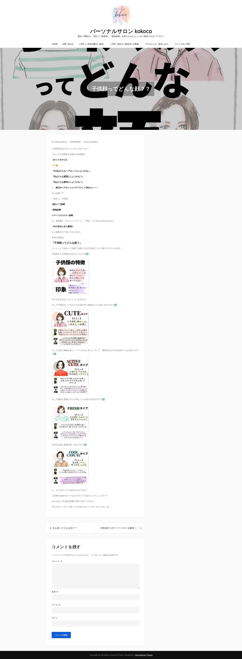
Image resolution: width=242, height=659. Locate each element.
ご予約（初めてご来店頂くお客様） (125, 44)
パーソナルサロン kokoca (121, 31)
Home (55, 44)
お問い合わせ (67, 44)
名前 (55, 591)
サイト (55, 618)
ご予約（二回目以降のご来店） (92, 44)
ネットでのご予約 (182, 44)
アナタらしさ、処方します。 (157, 44)
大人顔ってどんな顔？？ (64, 528)
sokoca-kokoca (61, 142)
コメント (57, 561)
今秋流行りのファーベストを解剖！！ (119, 528)
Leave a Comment (91, 142)
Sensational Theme (144, 655)
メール (56, 604)
